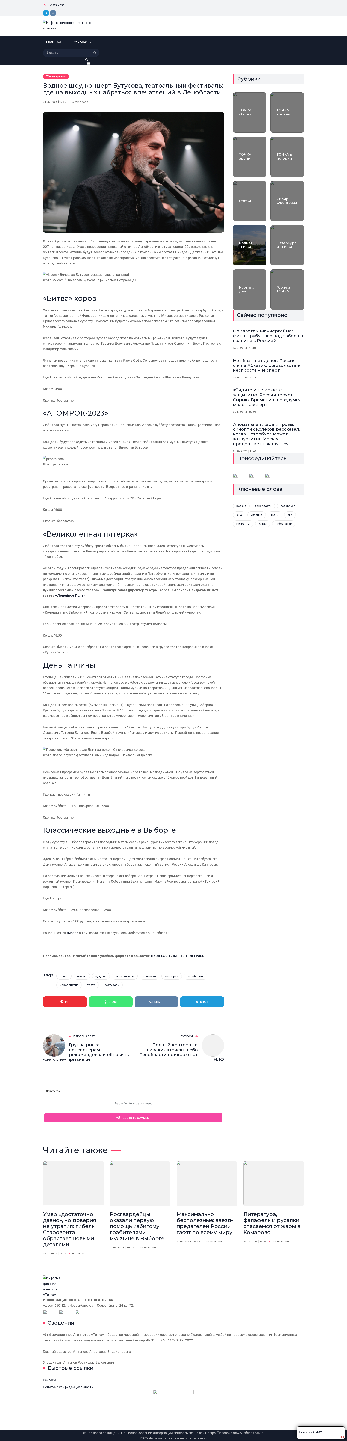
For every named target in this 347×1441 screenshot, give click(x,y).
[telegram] (46, 13)
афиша (82, 976)
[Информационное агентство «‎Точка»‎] (69, 26)
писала (72, 933)
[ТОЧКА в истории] (287, 157)
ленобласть (195, 976)
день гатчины (124, 976)
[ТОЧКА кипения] (287, 112)
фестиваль (111, 984)
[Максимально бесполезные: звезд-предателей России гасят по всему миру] (207, 1184)
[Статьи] (249, 201)
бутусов (100, 976)
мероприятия (69, 984)
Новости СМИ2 (310, 1432)
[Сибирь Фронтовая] (287, 201)
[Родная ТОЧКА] (249, 245)
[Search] (94, 53)
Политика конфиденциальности (68, 1387)
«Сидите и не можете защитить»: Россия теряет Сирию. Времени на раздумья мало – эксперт (267, 397)
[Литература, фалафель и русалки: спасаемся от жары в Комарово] (273, 1184)
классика (149, 976)
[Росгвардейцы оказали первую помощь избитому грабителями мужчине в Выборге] (140, 1184)
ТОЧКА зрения (56, 76)
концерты (171, 976)
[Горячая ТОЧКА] (287, 289)
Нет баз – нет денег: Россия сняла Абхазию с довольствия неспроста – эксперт (267, 365)
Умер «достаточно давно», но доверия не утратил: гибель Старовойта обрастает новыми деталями (69, 1229)
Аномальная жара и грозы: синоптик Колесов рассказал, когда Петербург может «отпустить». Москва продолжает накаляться (266, 434)
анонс (64, 976)
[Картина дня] (249, 289)
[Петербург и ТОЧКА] (287, 245)
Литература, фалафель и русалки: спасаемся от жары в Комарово (271, 1223)
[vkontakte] (53, 13)
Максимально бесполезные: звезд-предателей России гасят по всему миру (205, 1223)
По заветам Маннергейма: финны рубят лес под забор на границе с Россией (268, 335)
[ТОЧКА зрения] (249, 157)
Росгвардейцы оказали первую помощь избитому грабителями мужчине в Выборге (137, 1226)
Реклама (49, 1380)
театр (91, 984)
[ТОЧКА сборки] (249, 112)
